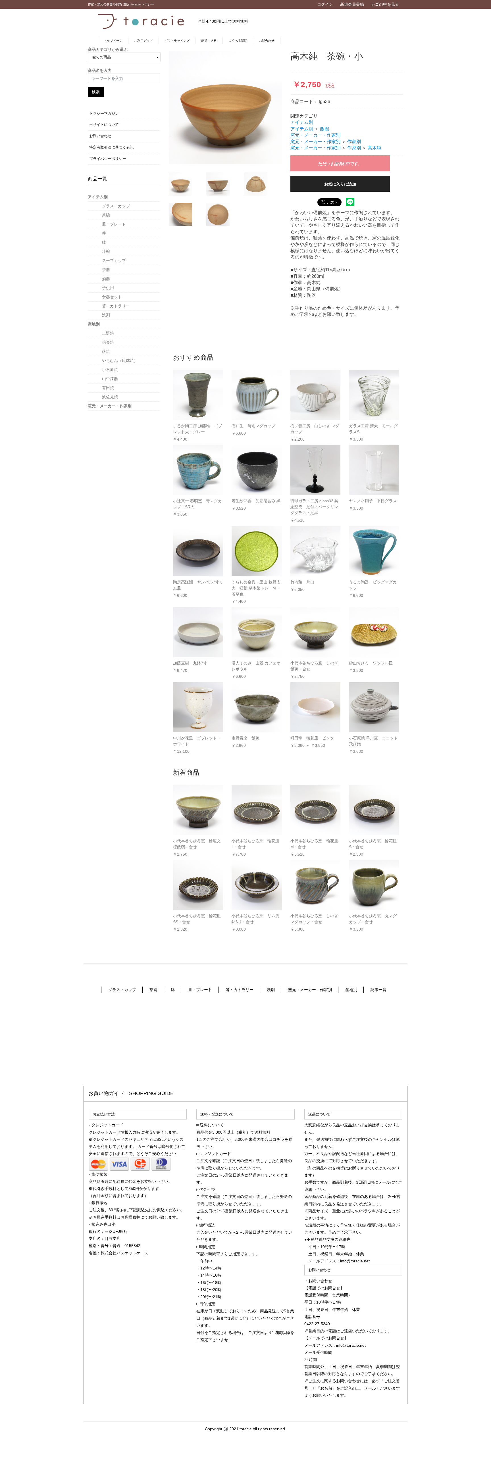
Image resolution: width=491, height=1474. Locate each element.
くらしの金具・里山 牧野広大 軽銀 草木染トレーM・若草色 (256, 588)
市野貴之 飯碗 (245, 738)
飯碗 (324, 128)
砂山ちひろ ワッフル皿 (371, 663)
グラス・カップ (116, 206)
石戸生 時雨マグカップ (253, 426)
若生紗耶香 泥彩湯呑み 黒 (256, 501)
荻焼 (106, 351)
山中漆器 (110, 378)
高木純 (374, 147)
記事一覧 (378, 989)
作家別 (354, 141)
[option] (225, 107)
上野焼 (108, 333)
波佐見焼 (110, 397)
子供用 (108, 287)
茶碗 (106, 215)
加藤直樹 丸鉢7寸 (190, 663)
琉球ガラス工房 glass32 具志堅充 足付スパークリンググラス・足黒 (314, 507)
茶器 (106, 269)
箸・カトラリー (116, 306)
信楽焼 (108, 342)
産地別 (94, 324)
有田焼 (108, 387)
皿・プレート (114, 224)
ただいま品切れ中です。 (340, 163)
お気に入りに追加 (340, 184)
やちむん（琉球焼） (120, 360)
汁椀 (106, 251)
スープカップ (114, 260)
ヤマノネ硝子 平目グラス (373, 501)
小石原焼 (110, 369)
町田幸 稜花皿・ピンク (312, 738)
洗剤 (106, 315)
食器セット (112, 297)
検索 (96, 91)
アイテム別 (98, 197)
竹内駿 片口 (302, 582)
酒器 (106, 278)
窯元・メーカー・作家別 (110, 406)
